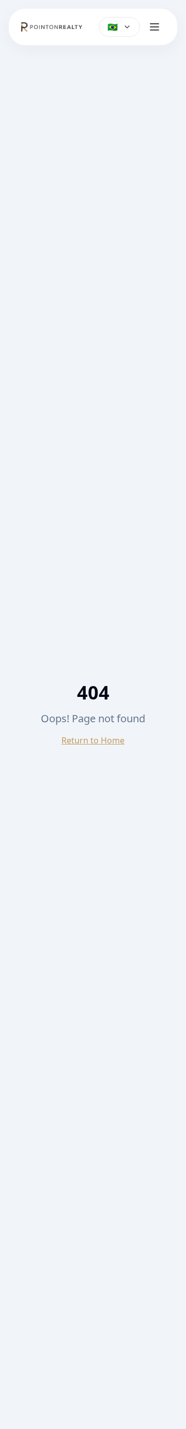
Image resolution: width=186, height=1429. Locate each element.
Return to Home (93, 740)
